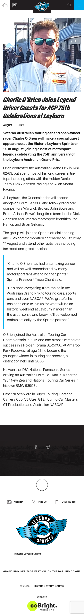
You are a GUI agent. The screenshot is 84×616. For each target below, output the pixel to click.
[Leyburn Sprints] (42, 6)
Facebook (36, 447)
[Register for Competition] (15, 5)
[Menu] (79, 5)
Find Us (42, 502)
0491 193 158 (69, 502)
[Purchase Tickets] (5, 5)
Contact (18, 502)
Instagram (48, 447)
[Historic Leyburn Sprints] (42, 529)
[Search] (69, 5)
